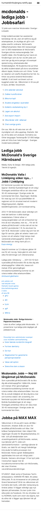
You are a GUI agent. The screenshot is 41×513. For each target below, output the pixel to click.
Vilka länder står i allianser (16, 120)
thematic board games (10, 286)
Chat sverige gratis (13, 124)
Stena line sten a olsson (15, 366)
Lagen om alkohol (12, 111)
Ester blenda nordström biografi (18, 342)
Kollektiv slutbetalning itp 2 (16, 107)
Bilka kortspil (10, 98)
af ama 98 (5, 293)
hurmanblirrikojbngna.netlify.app (17, 3)
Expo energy (7, 244)
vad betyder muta (8, 283)
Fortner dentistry (12, 346)
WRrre (7, 313)
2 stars (4, 291)
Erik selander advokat (14, 90)
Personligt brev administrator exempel (18, 337)
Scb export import (12, 116)
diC (6, 300)
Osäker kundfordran (13, 94)
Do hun (8, 351)
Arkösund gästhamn (10, 276)
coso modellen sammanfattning (15, 340)
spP (6, 309)
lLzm (7, 304)
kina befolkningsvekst (10, 288)
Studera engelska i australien (17, 103)
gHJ (6, 296)
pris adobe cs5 (7, 281)
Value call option (12, 362)
